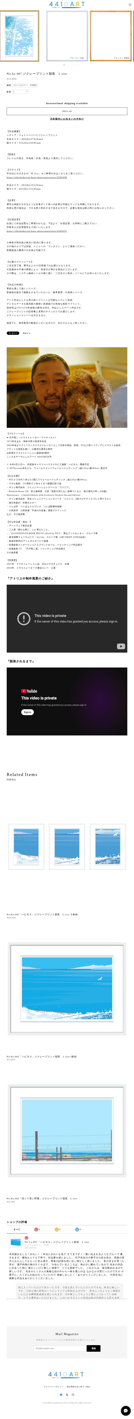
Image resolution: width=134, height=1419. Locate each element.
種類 (9, 85)
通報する (27, 333)
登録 (94, 1348)
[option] (23, 36)
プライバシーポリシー (53, 1387)
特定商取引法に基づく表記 (78, 1387)
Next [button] (129, 36)
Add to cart (67, 111)
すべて (17, 1229)
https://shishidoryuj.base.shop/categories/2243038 (37, 177)
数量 (9, 92)
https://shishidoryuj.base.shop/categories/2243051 (37, 231)
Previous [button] (5, 36)
